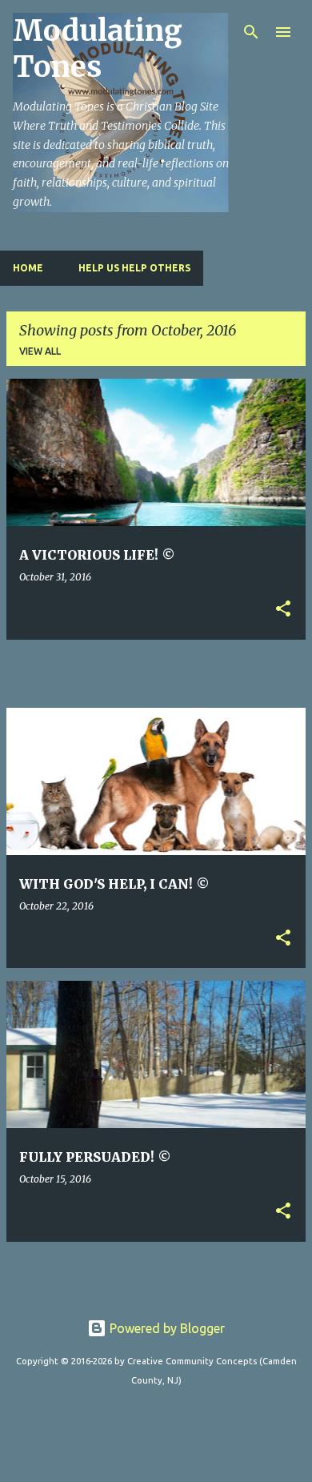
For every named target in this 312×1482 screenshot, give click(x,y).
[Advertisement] (159, 673)
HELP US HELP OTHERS (134, 268)
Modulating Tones (97, 49)
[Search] (251, 32)
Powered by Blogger (165, 1328)
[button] (283, 610)
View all (40, 351)
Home (28, 268)
